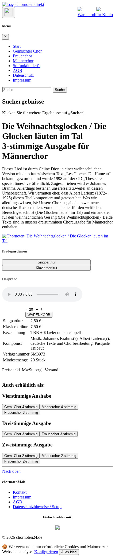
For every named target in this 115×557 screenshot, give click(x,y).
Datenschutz (23, 75)
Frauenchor (22, 56)
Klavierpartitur (46, 268)
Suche (60, 90)
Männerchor (23, 60)
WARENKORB (39, 315)
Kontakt (19, 492)
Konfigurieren (46, 551)
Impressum (22, 80)
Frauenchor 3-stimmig (21, 413)
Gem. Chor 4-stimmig (20, 407)
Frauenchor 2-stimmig (21, 461)
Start (17, 46)
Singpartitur (46, 262)
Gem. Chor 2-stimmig (20, 456)
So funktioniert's (26, 65)
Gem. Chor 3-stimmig (20, 434)
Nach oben (11, 471)
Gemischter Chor (27, 51)
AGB (17, 70)
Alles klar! (69, 552)
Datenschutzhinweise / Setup (37, 506)
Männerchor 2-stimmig (59, 456)
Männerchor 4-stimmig (59, 407)
